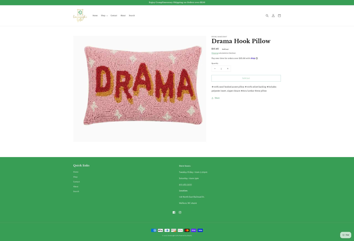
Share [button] (217, 98)
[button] (104, 16)
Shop (75, 177)
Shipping (215, 53)
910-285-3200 (185, 184)
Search (76, 191)
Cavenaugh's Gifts (173, 235)
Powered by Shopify (185, 235)
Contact (76, 182)
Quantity (215, 63)
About (75, 187)
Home (75, 172)
